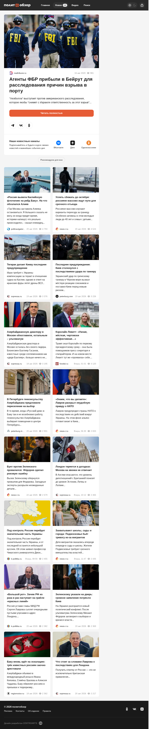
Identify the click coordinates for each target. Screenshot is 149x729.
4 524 (93, 229)
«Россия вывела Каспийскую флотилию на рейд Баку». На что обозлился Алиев (27, 201)
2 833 (93, 431)
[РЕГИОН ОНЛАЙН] (57, 229)
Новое (60, 5)
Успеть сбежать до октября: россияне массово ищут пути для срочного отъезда (76, 201)
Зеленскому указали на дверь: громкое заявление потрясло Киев (74, 598)
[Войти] (142, 5)
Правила (47, 711)
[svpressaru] (8, 296)
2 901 (44, 431)
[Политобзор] (17, 5)
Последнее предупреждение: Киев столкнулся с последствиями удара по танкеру (76, 268)
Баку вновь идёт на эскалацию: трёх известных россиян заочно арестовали (26, 665)
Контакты (20, 711)
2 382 (44, 626)
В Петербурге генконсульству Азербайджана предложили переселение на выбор (25, 403)
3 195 (44, 364)
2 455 (44, 559)
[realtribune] (11, 73)
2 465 (93, 495)
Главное (45, 5)
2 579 (44, 495)
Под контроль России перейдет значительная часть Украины (26, 532)
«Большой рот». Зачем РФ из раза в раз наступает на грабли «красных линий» (25, 598)
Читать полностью (52, 113)
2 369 (93, 626)
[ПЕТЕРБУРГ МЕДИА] (8, 431)
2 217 (93, 693)
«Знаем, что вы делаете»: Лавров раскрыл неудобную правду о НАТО (73, 403)
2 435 (93, 559)
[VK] (134, 709)
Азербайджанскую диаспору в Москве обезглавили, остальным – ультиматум (27, 335)
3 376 (44, 296)
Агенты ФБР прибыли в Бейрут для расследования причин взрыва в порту (51, 85)
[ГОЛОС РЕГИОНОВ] (8, 693)
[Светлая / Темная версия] (132, 5)
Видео (75, 5)
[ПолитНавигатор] (8, 229)
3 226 (93, 296)
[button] (12, 125)
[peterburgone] (57, 296)
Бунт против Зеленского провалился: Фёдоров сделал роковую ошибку (25, 470)
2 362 (44, 693)
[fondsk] (57, 363)
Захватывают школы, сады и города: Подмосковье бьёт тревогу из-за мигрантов (73, 534)
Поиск (87, 5)
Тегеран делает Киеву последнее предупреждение (26, 266)
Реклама (8, 711)
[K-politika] (8, 558)
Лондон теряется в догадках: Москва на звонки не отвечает (74, 468)
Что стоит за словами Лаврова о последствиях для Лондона (75, 663)
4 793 (44, 229)
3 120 (93, 364)
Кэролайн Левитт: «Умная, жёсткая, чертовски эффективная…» (71, 335)
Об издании (33, 711)
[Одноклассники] (127, 709)
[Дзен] (142, 709)
